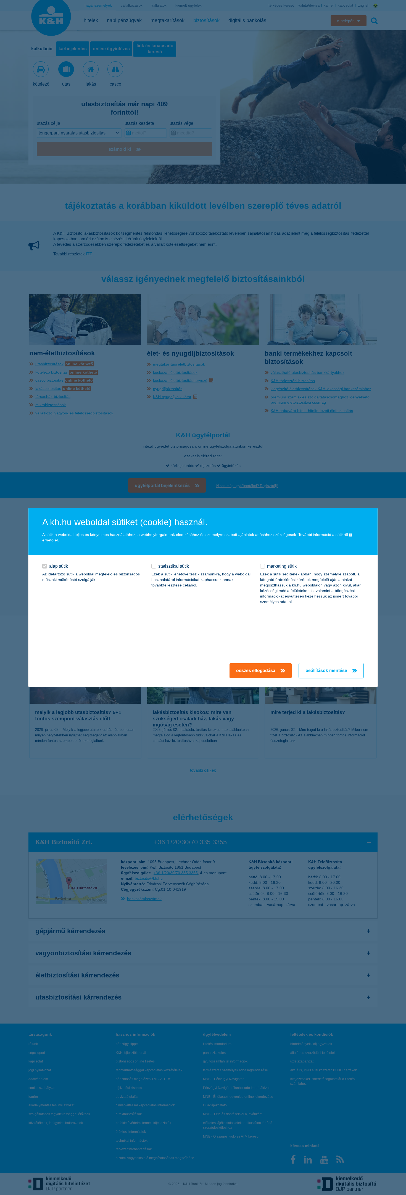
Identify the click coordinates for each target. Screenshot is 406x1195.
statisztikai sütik (173, 566)
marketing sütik (282, 566)
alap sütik (58, 566)
